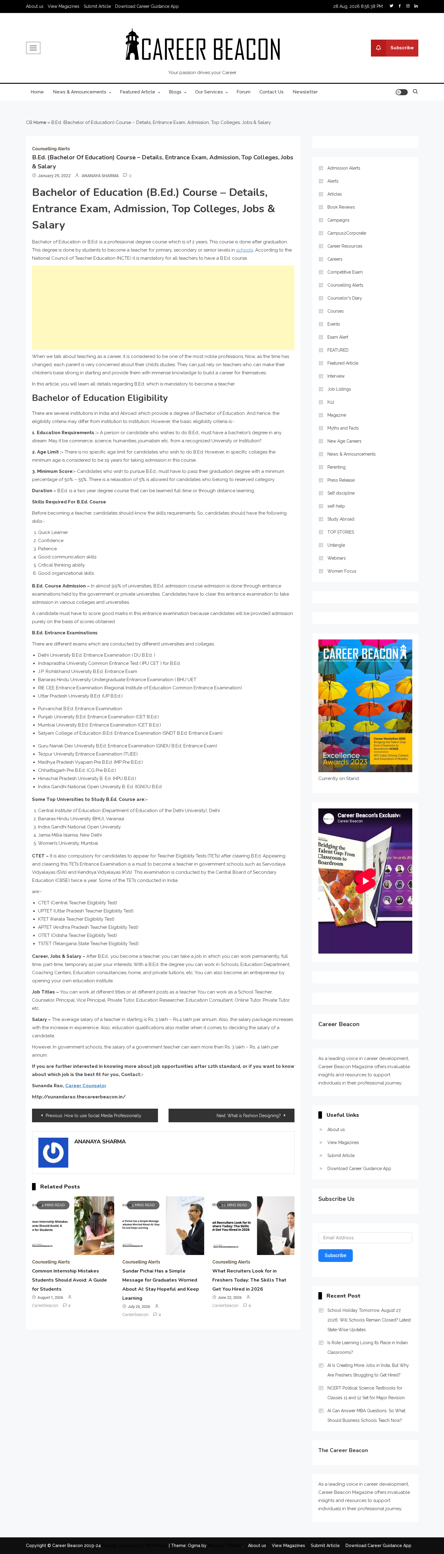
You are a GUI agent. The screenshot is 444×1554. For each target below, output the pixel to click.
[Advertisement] (163, 307)
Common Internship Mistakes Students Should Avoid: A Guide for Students (69, 1280)
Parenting (336, 467)
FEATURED (338, 350)
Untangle (336, 545)
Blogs (175, 92)
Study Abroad (340, 519)
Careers (335, 259)
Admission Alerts (343, 168)
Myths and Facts (343, 428)
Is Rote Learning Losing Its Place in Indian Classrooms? (367, 1347)
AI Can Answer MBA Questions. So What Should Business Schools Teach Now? (366, 1415)
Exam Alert (337, 337)
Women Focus (341, 571)
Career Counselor (85, 1085)
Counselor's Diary (344, 298)
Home (37, 92)
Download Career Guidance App (147, 6)
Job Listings (339, 389)
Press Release (341, 480)
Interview (336, 376)
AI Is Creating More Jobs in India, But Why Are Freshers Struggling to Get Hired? (368, 1370)
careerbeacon (45, 1305)
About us (34, 6)
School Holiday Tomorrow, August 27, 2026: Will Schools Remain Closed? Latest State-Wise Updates (369, 1320)
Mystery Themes (225, 1545)
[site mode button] (402, 92)
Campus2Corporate (346, 233)
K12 (330, 402)
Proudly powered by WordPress (135, 1545)
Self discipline (341, 493)
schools (244, 250)
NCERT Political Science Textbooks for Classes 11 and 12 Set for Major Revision (366, 1393)
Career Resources (344, 246)
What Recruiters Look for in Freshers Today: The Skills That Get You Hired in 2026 (249, 1280)
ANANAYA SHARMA (100, 175)
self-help (336, 506)
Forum (243, 92)
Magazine (336, 415)
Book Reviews (341, 207)
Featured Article (137, 92)
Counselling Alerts (51, 148)
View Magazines (63, 6)
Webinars (336, 558)
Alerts (333, 181)
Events (333, 324)
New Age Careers (344, 441)
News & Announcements (79, 92)
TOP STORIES (340, 532)
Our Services (209, 92)
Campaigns (338, 220)
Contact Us (271, 92)
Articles (334, 194)
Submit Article (97, 6)
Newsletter (305, 92)
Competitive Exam (345, 272)
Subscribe (402, 47)
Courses (335, 311)
